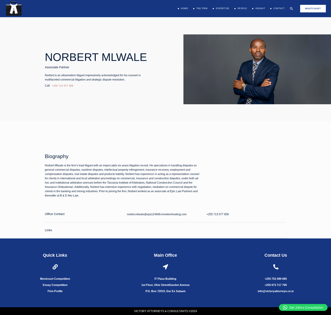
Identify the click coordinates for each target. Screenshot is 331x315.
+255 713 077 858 (62, 85)
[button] (291, 8)
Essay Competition (55, 285)
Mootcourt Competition (55, 278)
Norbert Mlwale (96, 57)
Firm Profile (55, 291)
